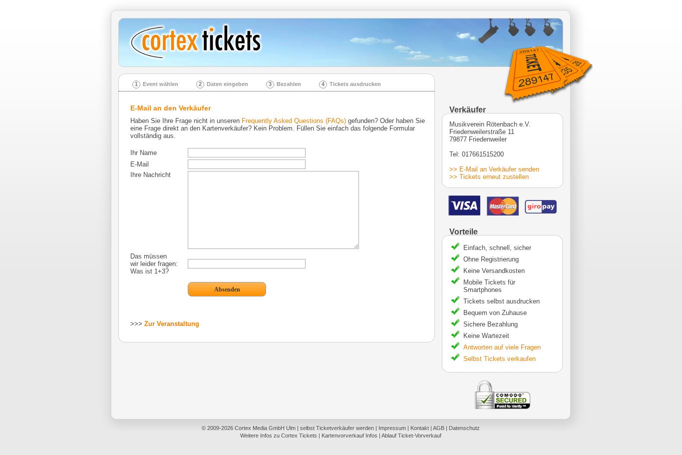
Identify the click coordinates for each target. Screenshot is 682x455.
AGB (438, 428)
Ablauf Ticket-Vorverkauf (411, 435)
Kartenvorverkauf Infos (349, 435)
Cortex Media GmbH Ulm (265, 428)
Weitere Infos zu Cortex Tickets (278, 435)
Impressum (392, 428)
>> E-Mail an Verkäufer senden (494, 169)
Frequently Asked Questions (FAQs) (294, 120)
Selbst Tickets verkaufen (499, 358)
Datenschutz (464, 428)
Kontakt (419, 428)
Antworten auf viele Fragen (502, 347)
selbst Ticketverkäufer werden (337, 428)
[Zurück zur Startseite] (344, 42)
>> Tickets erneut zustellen (489, 176)
